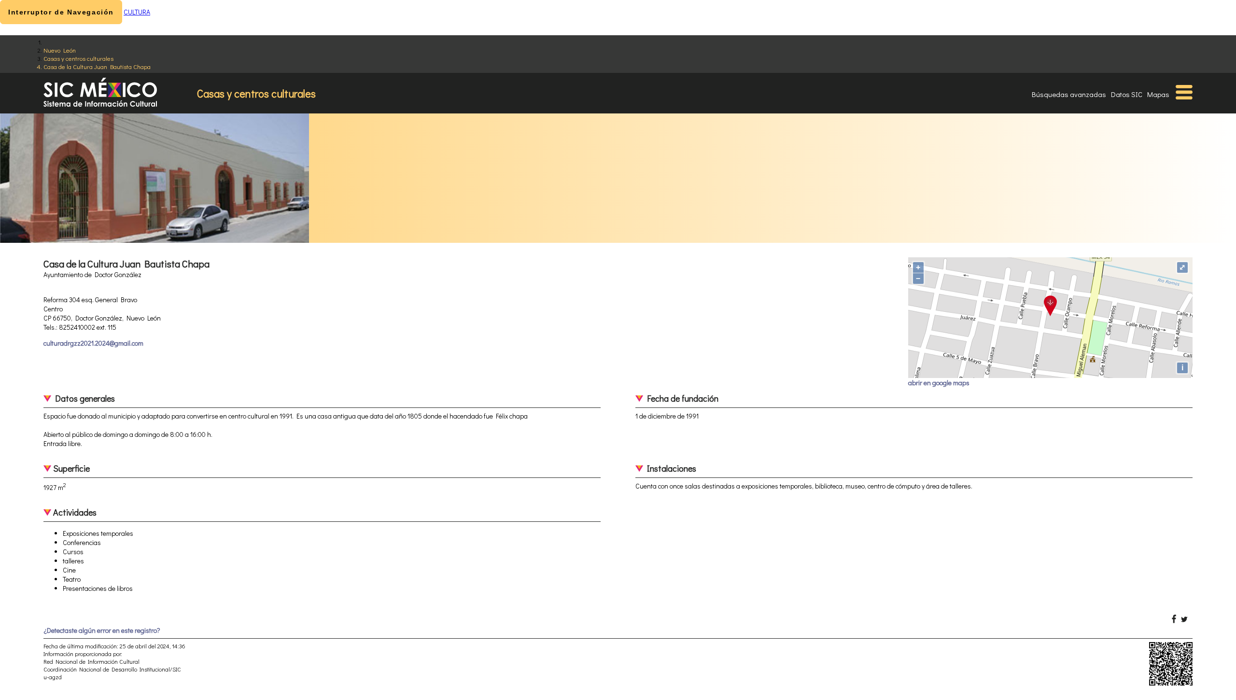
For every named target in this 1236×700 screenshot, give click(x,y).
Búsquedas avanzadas (1069, 94)
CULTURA (137, 11)
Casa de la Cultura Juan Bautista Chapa (97, 66)
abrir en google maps (938, 382)
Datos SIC (1126, 94)
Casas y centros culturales (78, 58)
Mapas (1158, 94)
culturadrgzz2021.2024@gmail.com (93, 343)
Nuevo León (59, 50)
